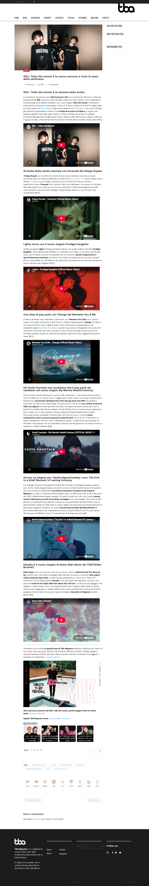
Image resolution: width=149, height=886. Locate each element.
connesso (37, 819)
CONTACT (131, 882)
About (49, 853)
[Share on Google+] (37, 750)
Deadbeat (53, 328)
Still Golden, (79, 108)
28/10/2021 (30, 84)
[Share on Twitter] (34, 750)
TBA (42, 84)
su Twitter (53, 718)
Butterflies (43, 328)
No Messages (46, 108)
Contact (62, 850)
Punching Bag (35, 181)
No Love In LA (77, 179)
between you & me (39, 765)
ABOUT (124, 882)
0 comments (53, 84)
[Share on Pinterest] (41, 750)
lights (53, 765)
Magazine (63, 854)
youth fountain (61, 769)
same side (80, 765)
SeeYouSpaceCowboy (34, 769)
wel (48, 769)
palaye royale (66, 765)
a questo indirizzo (52, 657)
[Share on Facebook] (31, 750)
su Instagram (64, 718)
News (49, 850)
